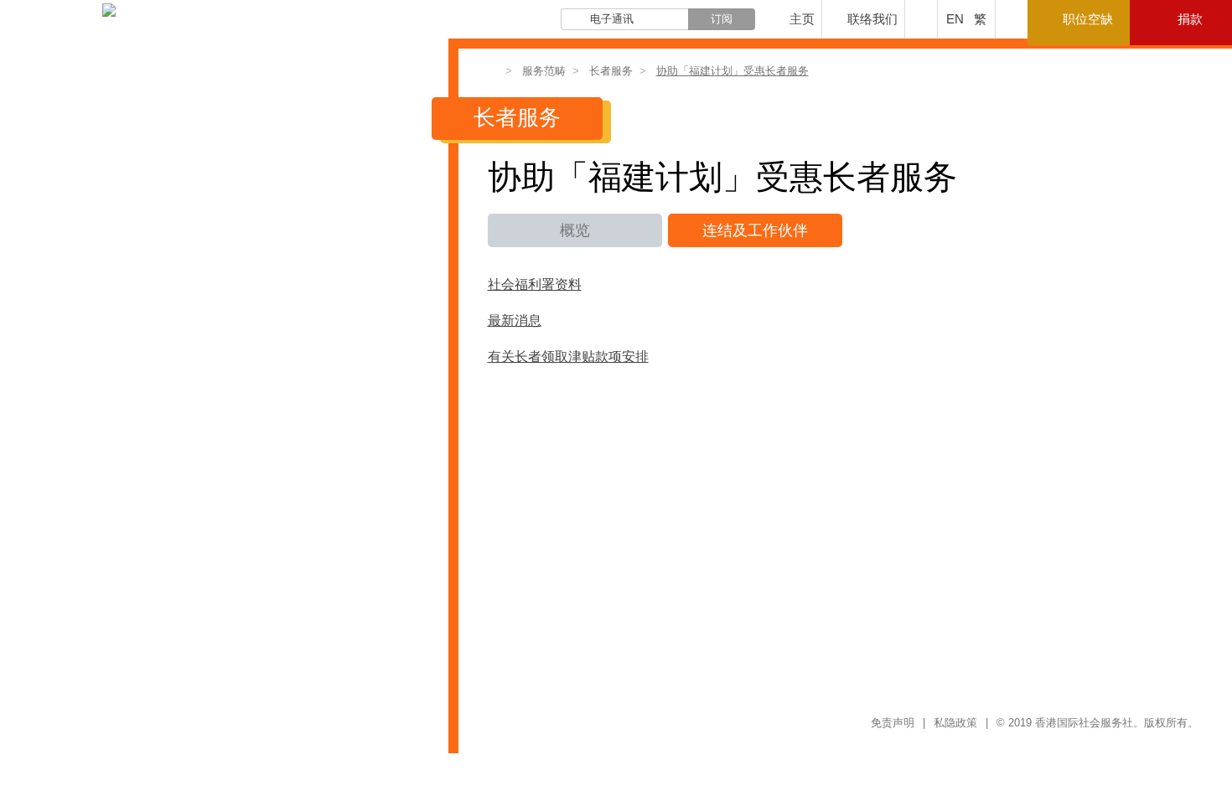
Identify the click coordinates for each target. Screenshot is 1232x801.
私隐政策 (955, 722)
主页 (802, 19)
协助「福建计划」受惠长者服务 (732, 71)
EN (955, 19)
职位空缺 (1088, 19)
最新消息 (514, 321)
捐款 (1190, 19)
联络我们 (872, 19)
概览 (575, 230)
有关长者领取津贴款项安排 (568, 357)
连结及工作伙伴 (755, 230)
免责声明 (892, 722)
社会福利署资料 (535, 285)
